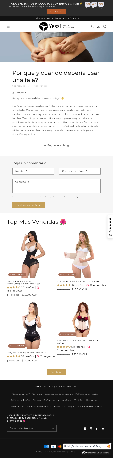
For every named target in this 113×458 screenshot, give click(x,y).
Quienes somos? (21, 394)
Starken (37, 400)
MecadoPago (65, 400)
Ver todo (57, 372)
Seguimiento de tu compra (59, 394)
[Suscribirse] (53, 428)
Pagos (71, 406)
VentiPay (79, 400)
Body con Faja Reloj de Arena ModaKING (26, 353)
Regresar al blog (58, 145)
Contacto (37, 394)
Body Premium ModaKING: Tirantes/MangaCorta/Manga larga (23, 282)
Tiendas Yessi (47, 452)
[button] (8, 26)
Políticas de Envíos (20, 400)
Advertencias (17, 406)
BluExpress (49, 400)
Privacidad (59, 406)
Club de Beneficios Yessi (89, 406)
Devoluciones (93, 400)
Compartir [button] (21, 92)
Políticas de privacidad (87, 394)
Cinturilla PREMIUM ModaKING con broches (78, 281)
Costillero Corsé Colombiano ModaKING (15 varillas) (78, 342)
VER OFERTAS (56, 11)
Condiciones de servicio (39, 406)
